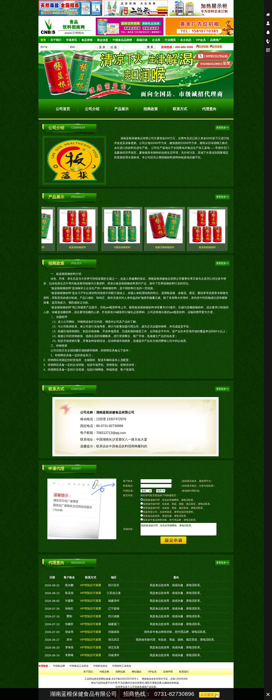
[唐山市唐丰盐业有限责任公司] (70, 15)
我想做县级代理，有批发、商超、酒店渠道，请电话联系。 (174, 508)
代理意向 (209, 109)
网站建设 (136, 671)
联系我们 (184, 671)
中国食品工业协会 (79, 666)
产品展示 (121, 109)
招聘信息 (120, 671)
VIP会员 (152, 671)
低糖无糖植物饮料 (164, 247)
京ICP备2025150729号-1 (125, 678)
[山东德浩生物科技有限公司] (129, 34)
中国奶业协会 (100, 666)
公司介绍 (92, 109)
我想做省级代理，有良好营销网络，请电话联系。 (169, 500)
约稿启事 (104, 671)
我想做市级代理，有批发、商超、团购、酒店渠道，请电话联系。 (177, 504)
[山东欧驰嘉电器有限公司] (201, 15)
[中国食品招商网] (66, 34)
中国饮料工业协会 (121, 666)
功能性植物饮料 (122, 247)
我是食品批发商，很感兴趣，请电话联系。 (165, 516)
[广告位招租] (199, 34)
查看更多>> (222, 127)
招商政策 (151, 109)
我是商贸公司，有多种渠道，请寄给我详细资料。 (169, 512)
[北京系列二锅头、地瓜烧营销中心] (136, 15)
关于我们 (88, 671)
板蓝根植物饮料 (77, 247)
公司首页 (63, 109)
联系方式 (180, 109)
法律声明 (168, 671)
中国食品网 (59, 666)
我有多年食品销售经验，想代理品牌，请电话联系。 (170, 520)
